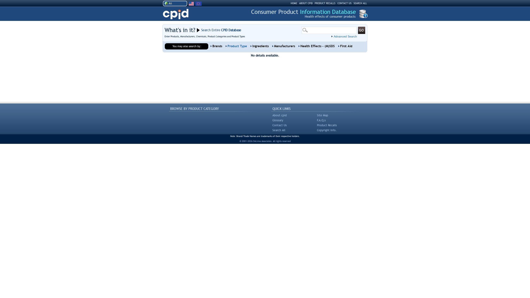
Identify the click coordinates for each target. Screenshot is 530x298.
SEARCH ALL (360, 3)
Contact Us (279, 125)
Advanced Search (345, 36)
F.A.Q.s (321, 120)
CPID (175, 14)
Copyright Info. (327, 130)
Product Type (237, 46)
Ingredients (260, 46)
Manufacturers (284, 46)
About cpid (279, 115)
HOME (294, 3)
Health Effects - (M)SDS (317, 46)
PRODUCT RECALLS (325, 3)
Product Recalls (327, 125)
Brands (217, 46)
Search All (278, 130)
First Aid (346, 46)
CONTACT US (344, 3)
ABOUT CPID (306, 3)
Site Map (322, 115)
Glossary (277, 120)
